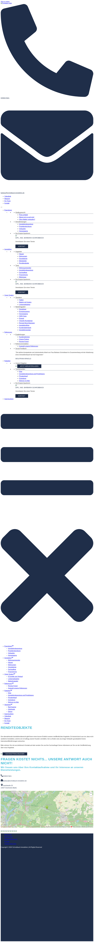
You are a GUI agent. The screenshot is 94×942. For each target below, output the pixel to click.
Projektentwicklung (25, 226)
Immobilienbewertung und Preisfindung (32, 374)
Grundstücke (23, 258)
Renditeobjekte (24, 263)
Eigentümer (8, 210)
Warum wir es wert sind (26, 217)
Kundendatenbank (25, 327)
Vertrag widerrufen (10, 844)
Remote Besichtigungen (27, 323)
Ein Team (7, 201)
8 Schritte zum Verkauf (15, 676)
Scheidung (22, 378)
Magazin (7, 198)
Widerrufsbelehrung (10, 839)
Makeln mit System (25, 302)
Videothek (7, 196)
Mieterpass (22, 277)
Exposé (21, 318)
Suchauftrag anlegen (14, 754)
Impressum (8, 834)
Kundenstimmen (24, 337)
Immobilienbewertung (26, 224)
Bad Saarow (12, 707)
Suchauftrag (23, 272)
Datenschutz (8, 837)
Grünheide (11, 709)
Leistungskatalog (24, 304)
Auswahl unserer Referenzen (28, 346)
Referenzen (8, 332)
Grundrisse (22, 309)
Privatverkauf (23, 376)
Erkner (10, 711)
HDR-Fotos (23, 316)
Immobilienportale (25, 330)
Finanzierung (23, 275)
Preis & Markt (23, 215)
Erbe (20, 371)
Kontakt (6, 203)
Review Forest (24, 341)
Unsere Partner (24, 339)
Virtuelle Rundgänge (26, 321)
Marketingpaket (13, 681)
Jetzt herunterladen (29, 366)
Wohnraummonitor (25, 268)
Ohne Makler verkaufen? (27, 219)
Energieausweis (24, 311)
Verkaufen (22, 229)
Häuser (21, 254)
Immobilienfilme (24, 325)
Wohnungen (23, 256)
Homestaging (23, 231)
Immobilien (8, 249)
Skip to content (5, 1)
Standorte (7, 704)
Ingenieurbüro (8, 399)
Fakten (21, 300)
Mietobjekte (23, 261)
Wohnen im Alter (24, 381)
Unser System (9, 295)
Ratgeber (7, 361)
